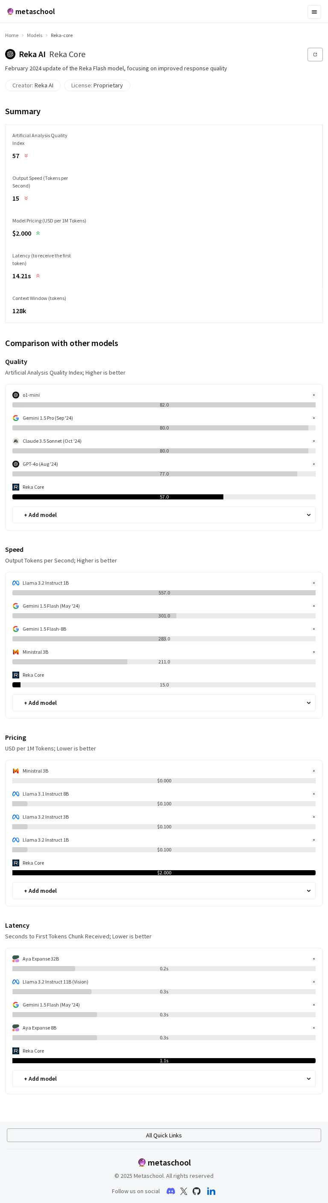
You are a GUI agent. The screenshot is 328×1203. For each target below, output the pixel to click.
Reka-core (62, 35)
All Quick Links (164, 1135)
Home (11, 35)
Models (34, 35)
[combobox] (24, 515)
